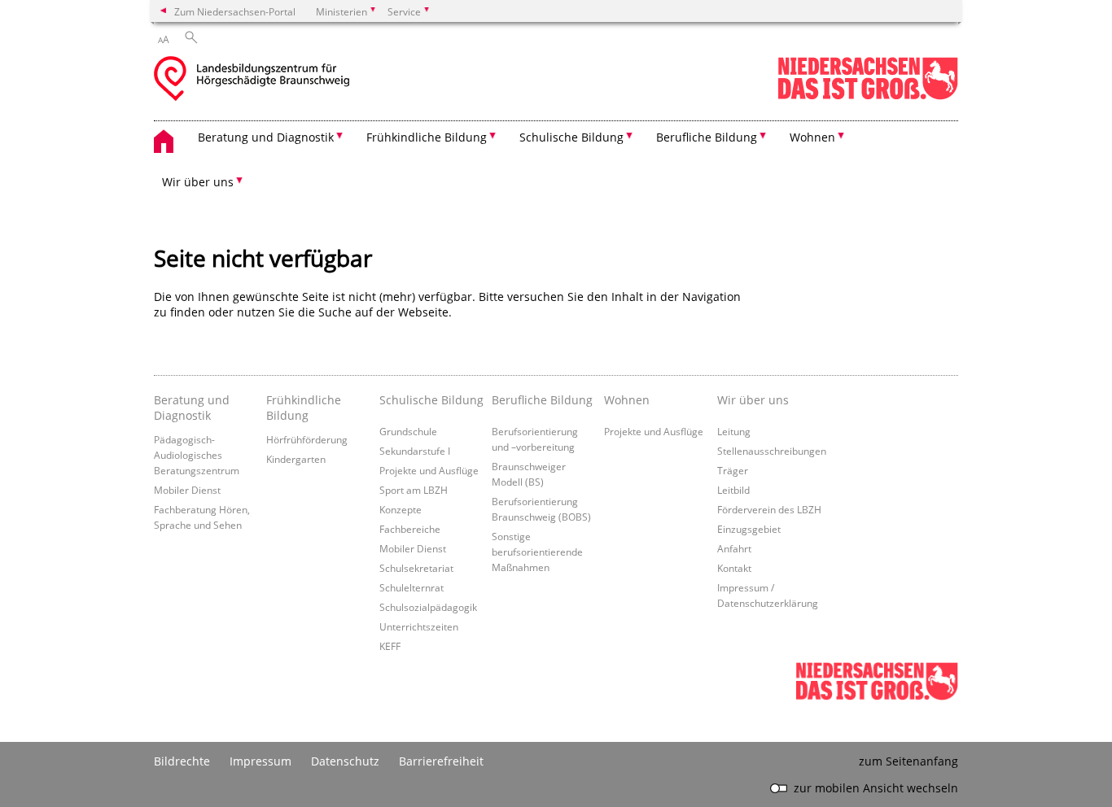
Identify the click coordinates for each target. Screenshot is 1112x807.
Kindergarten (296, 458)
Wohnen (627, 400)
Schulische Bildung (431, 400)
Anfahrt (734, 548)
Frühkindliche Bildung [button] (426, 137)
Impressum (260, 761)
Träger (732, 470)
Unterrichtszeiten (418, 626)
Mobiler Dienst (187, 489)
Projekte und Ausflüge (429, 470)
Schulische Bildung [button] (571, 137)
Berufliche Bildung (542, 400)
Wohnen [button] (812, 137)
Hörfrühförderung (307, 439)
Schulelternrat (411, 587)
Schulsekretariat (416, 567)
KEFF (390, 645)
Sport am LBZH (413, 489)
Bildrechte (182, 761)
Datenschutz (345, 761)
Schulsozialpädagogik (428, 606)
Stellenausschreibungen (771, 450)
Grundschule (408, 431)
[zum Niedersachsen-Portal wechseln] (867, 96)
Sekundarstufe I (414, 450)
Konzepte (400, 509)
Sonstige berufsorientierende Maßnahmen (537, 552)
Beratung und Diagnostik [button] (266, 137)
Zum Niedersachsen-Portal (235, 11)
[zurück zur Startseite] (251, 80)
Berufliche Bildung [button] (706, 137)
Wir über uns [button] (198, 182)
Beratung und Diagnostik (192, 407)
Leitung (734, 431)
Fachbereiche (409, 528)
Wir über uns (753, 400)
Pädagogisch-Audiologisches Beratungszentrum (196, 455)
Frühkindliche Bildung (303, 407)
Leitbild (733, 489)
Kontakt (734, 567)
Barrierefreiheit (441, 761)
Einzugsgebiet (749, 528)
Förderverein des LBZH (769, 509)
